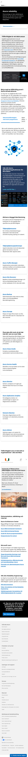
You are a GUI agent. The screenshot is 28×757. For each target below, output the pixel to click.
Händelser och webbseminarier (8, 704)
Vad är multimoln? (5, 718)
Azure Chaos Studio (9, 349)
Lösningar (4, 666)
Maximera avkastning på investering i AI (9, 660)
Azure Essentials (5, 638)
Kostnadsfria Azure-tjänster (7, 652)
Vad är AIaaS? (4, 725)
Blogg (3, 697)
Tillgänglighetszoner (9, 228)
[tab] (10, 119)
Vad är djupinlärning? (6, 723)
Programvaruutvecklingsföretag (8, 683)
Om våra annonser (11, 747)
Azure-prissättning (5, 650)
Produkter (4, 648)
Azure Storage (7, 311)
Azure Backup (7, 294)
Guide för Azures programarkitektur (11, 533)
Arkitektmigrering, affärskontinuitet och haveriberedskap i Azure (12, 561)
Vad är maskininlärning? (6, 721)
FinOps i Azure (4, 657)
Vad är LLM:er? (5, 728)
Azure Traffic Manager (10, 263)
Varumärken (4, 747)
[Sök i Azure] (1, 2)
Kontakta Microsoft (5, 745)
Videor (3, 709)
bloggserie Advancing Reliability (10, 101)
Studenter (4, 702)
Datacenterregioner (5, 634)
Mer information (9, 614)
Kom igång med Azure (6, 629)
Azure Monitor (7, 381)
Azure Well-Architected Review (10, 531)
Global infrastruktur (6, 631)
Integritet (12, 745)
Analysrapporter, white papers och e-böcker (10, 707)
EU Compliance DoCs (20, 747)
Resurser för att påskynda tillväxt (8, 669)
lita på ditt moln (8, 50)
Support (3, 674)
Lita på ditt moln (5, 636)
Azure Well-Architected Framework (11, 528)
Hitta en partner (5, 688)
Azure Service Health (10, 364)
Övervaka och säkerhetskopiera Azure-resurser (12, 565)
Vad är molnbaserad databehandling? (9, 716)
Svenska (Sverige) (7, 737)
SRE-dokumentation (7, 584)
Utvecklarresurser (5, 699)
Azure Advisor (7, 430)
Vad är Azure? (4, 626)
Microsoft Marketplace (6, 685)
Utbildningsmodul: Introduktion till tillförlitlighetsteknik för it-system (11, 592)
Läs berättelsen (6, 489)
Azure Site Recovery (9, 277)
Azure (3, 5)
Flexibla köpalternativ (6, 655)
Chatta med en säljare (19, 755)
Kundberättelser (5, 641)
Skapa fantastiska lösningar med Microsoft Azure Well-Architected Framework (11, 556)
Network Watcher (9, 413)
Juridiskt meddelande (19, 745)
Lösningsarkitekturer (6, 671)
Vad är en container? (6, 730)
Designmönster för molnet (9, 536)
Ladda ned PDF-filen (9, 189)
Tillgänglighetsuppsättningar (12, 246)
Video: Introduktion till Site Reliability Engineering (12, 588)
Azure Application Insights (11, 395)
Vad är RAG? (4, 733)
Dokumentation (8, 26)
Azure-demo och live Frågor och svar (9, 676)
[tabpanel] (14, 144)
